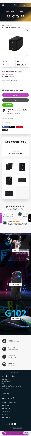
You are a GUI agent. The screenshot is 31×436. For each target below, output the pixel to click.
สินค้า (7, 25)
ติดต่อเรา (4, 391)
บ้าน (3, 25)
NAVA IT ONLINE (17, 428)
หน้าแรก (4, 379)
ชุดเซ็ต (4, 384)
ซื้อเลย (15, 100)
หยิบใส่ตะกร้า (15, 95)
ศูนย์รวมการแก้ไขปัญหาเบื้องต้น (11, 386)
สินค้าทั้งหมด (6, 381)
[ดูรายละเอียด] (7, 105)
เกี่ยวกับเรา (5, 388)
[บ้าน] (15, 5)
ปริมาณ (4, 82)
